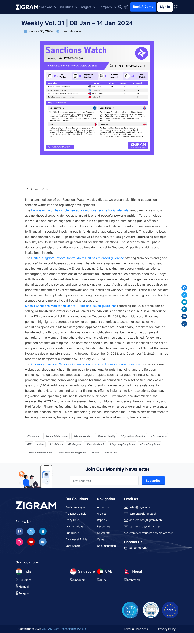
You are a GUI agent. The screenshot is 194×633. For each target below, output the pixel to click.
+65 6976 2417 (138, 548)
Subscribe (153, 481)
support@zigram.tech (142, 513)
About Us (103, 507)
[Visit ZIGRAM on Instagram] (20, 542)
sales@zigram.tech (141, 507)
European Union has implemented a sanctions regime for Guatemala (79, 210)
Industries (66, 7)
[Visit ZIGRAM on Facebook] (20, 531)
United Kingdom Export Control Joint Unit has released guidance (77, 258)
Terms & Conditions (136, 629)
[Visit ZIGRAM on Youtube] (31, 542)
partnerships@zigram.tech (145, 526)
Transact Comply (75, 513)
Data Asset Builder (76, 539)
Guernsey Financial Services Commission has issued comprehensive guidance (86, 364)
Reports (102, 520)
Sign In (165, 7)
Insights (86, 7)
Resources (103, 526)
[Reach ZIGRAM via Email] (43, 542)
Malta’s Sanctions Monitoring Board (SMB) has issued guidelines (70, 306)
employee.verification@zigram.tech (151, 532)
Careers (102, 539)
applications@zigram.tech (145, 520)
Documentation (106, 545)
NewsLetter (104, 532)
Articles (101, 513)
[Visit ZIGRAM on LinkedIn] (43, 531)
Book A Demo (143, 7)
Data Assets (72, 545)
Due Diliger (72, 532)
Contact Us (133, 542)
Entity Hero (72, 520)
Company (105, 7)
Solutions (46, 7)
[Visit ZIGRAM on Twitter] (31, 531)
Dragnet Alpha (74, 526)
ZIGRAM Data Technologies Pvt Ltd (64, 628)
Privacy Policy (167, 629)
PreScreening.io (75, 507)
